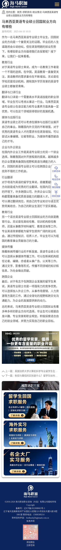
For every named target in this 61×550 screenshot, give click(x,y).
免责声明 (30, 521)
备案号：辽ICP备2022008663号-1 (30, 508)
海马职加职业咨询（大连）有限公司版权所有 (36, 502)
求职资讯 (27, 12)
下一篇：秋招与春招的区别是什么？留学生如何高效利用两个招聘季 (32, 375)
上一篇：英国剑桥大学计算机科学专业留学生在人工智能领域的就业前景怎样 (32, 371)
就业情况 (37, 12)
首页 (19, 12)
